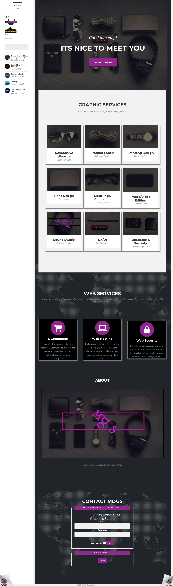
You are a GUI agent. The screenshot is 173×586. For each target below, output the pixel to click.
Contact (9, 38)
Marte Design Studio (17, 7)
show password (97, 543)
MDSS (110, 515)
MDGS (7, 17)
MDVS (117, 515)
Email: (102, 521)
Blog (7, 35)
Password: (102, 530)
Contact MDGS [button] (103, 62)
